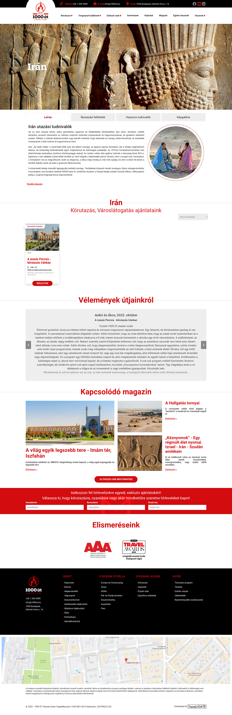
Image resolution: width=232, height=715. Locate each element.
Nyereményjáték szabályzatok (188, 600)
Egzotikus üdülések (146, 595)
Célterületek (179, 595)
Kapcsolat (68, 582)
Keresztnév (92, 502)
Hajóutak (148, 15)
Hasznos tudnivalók (138, 117)
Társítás (177, 587)
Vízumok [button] (199, 15)
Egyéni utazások (181, 15)
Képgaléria (183, 117)
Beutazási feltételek (93, 117)
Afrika (103, 591)
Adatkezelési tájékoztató (74, 604)
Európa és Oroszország (111, 582)
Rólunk (66, 587)
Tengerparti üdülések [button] (89, 15)
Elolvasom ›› (31, 469)
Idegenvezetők (70, 591)
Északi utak (142, 591)
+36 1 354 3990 (33, 598)
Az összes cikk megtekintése (116, 479)
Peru (102, 608)
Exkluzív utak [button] (113, 15)
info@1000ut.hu (33, 602)
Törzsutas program (183, 582)
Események (133, 15)
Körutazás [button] (66, 15)
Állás (65, 612)
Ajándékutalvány (71, 621)
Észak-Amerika (107, 600)
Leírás (48, 117)
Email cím (153, 502)
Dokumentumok (70, 600)
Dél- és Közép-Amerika (110, 595)
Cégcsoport (68, 595)
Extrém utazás (180, 591)
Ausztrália (105, 604)
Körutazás (142, 582)
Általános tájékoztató (73, 608)
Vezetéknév (31, 502)
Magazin (163, 15)
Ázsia (102, 587)
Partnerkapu (69, 617)
